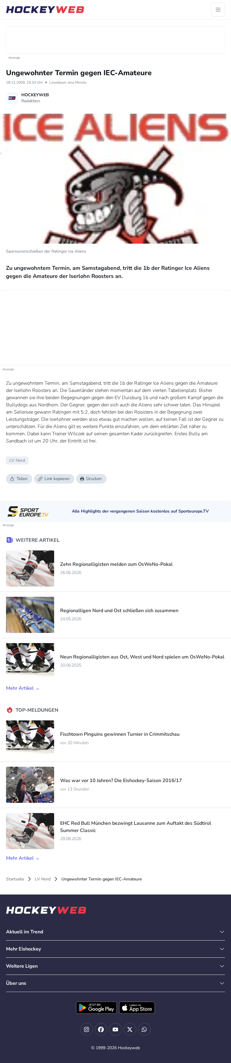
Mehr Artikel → (23, 688)
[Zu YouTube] (115, 1029)
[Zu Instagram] (87, 1029)
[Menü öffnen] (218, 10)
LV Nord (43, 879)
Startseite (15, 879)
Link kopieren (57, 479)
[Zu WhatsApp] (144, 1029)
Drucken (94, 479)
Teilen (22, 479)
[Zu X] (130, 1029)
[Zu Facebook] (101, 1029)
